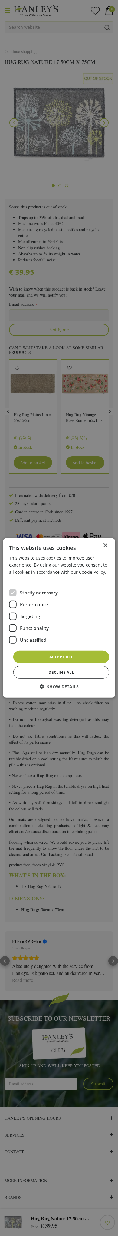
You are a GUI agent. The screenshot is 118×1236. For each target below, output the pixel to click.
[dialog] (59, 618)
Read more (20, 579)
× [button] (105, 545)
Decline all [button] (61, 672)
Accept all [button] (61, 657)
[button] (59, 686)
